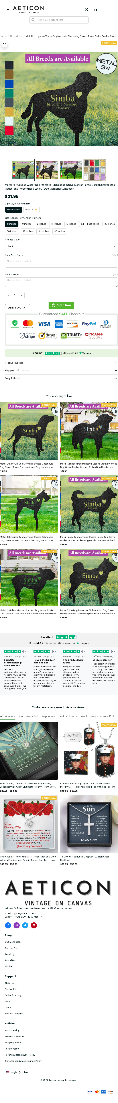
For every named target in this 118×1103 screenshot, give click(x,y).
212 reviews (64, 643)
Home (3, 36)
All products (16, 36)
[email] (24, 913)
